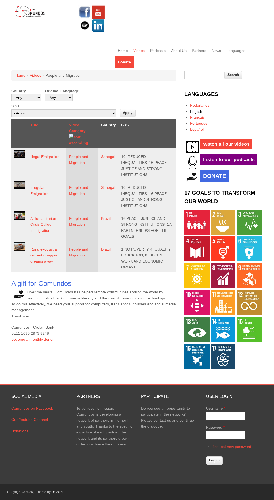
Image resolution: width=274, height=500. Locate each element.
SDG (15, 106)
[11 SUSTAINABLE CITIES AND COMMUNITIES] (223, 313)
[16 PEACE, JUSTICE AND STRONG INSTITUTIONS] (197, 367)
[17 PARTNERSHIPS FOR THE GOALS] (223, 367)
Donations (19, 431)
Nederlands (200, 105)
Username (215, 408)
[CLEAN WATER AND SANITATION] (249, 260)
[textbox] (203, 75)
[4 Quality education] (197, 260)
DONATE (214, 176)
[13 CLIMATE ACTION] (197, 341)
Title (34, 125)
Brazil (106, 218)
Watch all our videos (226, 144)
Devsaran (58, 492)
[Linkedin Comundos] (98, 31)
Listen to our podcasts (229, 159)
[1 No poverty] (197, 233)
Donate (124, 62)
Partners (199, 50)
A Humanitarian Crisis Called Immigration (43, 224)
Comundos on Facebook (32, 408)
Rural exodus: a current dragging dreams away (44, 255)
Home (123, 50)
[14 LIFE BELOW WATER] (223, 341)
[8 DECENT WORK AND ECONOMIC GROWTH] (223, 287)
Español (197, 129)
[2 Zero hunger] (223, 233)
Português (198, 123)
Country (18, 91)
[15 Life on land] (249, 341)
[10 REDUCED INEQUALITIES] (197, 313)
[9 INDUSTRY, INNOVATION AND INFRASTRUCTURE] (249, 287)
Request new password (231, 446)
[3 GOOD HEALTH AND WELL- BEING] (249, 233)
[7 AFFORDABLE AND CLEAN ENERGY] (197, 287)
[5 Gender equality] (223, 260)
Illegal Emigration (44, 157)
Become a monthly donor (32, 339)
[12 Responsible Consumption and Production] (249, 313)
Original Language (62, 91)
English (196, 111)
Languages (235, 50)
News (216, 50)
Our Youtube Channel (29, 419)
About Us (179, 50)
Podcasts (158, 50)
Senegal (108, 157)
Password (215, 427)
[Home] (29, 16)
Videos (139, 50)
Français (197, 117)
